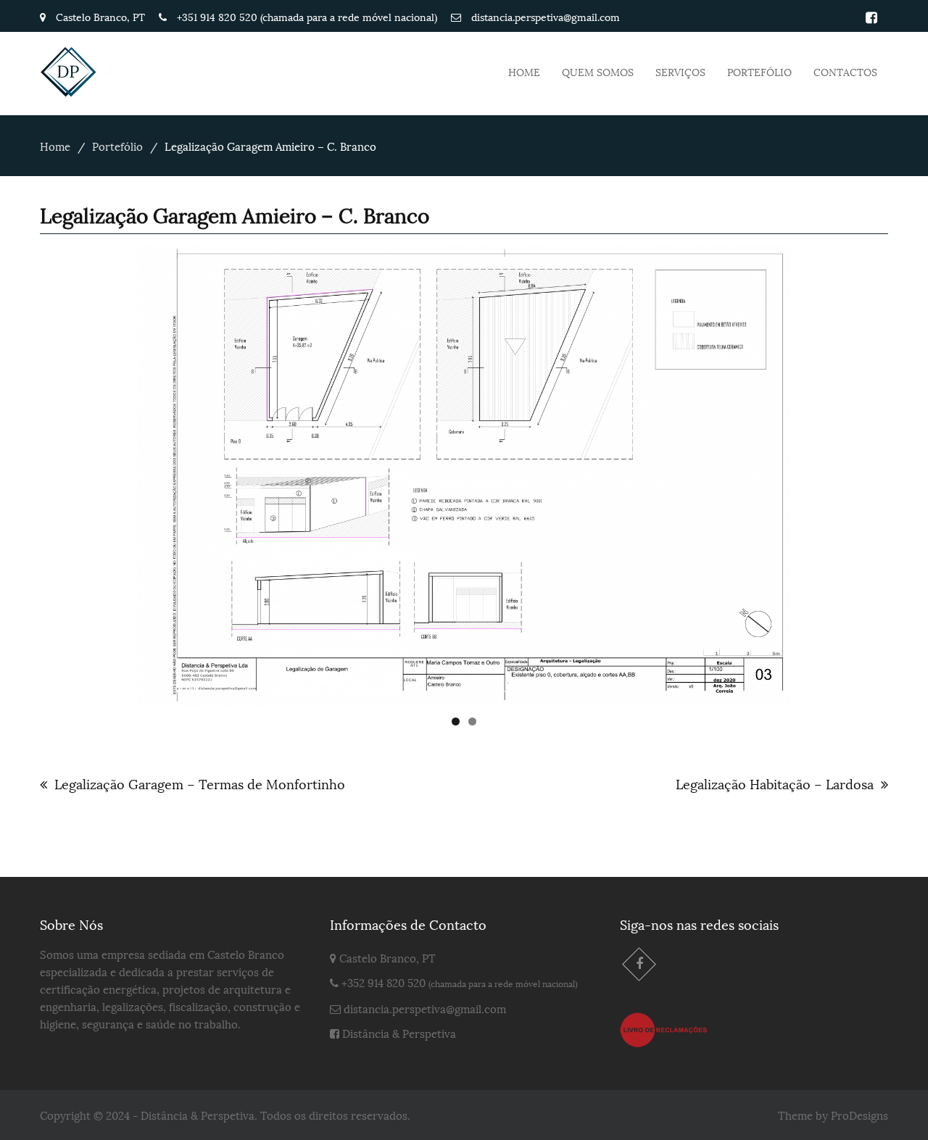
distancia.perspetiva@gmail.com (425, 1008)
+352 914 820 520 (383, 982)
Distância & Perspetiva (399, 1032)
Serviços (680, 71)
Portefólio (759, 71)
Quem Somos (598, 71)
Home (524, 71)
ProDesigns (859, 1114)
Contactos (845, 71)
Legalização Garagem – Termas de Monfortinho (199, 783)
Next (815, 472)
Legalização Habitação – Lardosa (775, 783)
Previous (112, 472)
